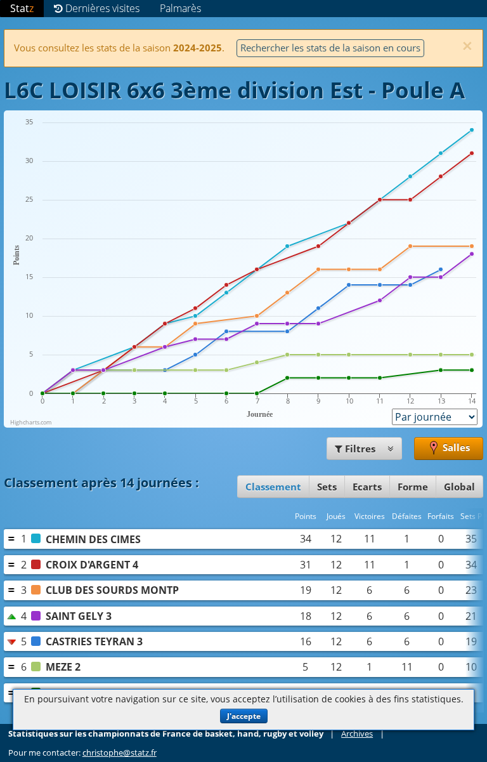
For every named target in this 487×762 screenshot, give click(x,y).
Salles (455, 447)
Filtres (360, 448)
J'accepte (244, 716)
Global (459, 486)
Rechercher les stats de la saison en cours (330, 47)
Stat (22, 8)
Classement (273, 486)
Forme (413, 486)
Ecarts (367, 486)
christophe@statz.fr (119, 752)
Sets (327, 486)
